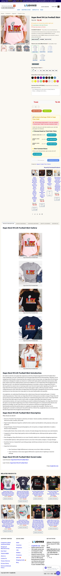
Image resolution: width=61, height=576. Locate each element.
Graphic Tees (21, 13)
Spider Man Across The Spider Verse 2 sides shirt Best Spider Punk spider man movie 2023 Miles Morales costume (53, 523)
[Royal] (44, 78)
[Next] (27, 30)
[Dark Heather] (49, 78)
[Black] (32, 78)
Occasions (19, 555)
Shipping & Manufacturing (5, 547)
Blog (17, 562)
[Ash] (52, 81)
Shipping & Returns (33, 223)
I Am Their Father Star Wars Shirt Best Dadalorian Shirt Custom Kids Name (53, 493)
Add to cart (37, 111)
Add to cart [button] (49, 193)
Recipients (19, 547)
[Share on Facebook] (33, 214)
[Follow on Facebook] (47, 557)
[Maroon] (35, 78)
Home (2, 13)
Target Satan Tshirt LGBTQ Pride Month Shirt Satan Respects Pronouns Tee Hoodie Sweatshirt (8, 493)
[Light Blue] (55, 78)
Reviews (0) (55, 223)
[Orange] (44, 81)
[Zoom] (2, 43)
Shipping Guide (26, 9)
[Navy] (38, 78)
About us (3, 556)
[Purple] (41, 78)
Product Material (21, 223)
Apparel (14, 13)
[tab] (8, 223)
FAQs (41, 9)
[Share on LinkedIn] (42, 214)
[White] (57, 78)
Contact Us (35, 9)
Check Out (47, 111)
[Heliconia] (57, 81)
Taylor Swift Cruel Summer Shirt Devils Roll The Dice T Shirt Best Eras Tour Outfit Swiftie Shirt (23, 522)
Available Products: (36, 29)
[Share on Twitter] (35, 214)
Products (8, 13)
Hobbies (18, 552)
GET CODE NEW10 (37, 154)
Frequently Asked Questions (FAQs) (6, 543)
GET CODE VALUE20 (52, 143)
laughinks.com (54, 466)
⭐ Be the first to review (53, 160)
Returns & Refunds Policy (6, 566)
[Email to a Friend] (37, 214)
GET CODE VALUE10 (52, 139)
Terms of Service (5, 561)
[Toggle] (29, 542)
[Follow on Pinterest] (51, 557)
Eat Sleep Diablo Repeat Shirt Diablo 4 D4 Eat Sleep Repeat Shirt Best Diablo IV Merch (38, 493)
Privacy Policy (5, 563)
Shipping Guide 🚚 (21, 560)
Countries (18, 545)
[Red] (46, 81)
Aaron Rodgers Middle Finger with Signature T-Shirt (49, 181)
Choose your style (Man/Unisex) (39, 43)
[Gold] (55, 81)
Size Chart (3, 551)
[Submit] (14, 6)
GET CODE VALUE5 (52, 134)
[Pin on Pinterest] (40, 214)
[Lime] (41, 81)
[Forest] (52, 78)
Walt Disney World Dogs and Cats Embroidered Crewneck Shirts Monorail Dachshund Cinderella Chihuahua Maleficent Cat (57, 184)
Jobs (17, 550)
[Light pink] (38, 81)
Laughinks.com (35, 545)
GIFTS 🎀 (18, 557)
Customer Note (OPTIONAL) (38, 85)
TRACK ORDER (5, 553)
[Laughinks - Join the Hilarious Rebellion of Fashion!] (30, 5)
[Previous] (3, 30)
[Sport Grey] (49, 81)
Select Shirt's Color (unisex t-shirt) (40, 74)
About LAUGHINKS (45, 223)
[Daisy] (35, 81)
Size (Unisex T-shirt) (36, 67)
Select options (35, 208)
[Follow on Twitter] (49, 557)
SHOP (18, 9)
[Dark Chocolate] (46, 78)
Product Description (8, 223)
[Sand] (32, 81)
